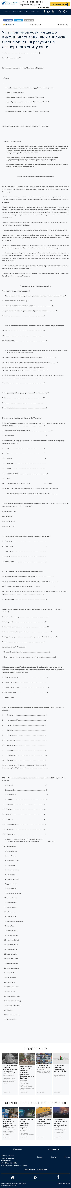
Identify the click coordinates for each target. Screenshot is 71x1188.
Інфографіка (32, 11)
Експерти (6, 11)
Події (10, 11)
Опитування (15, 11)
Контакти (40, 1157)
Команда (53, 1157)
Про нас (67, 1157)
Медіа (27, 11)
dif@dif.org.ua (6, 1160)
